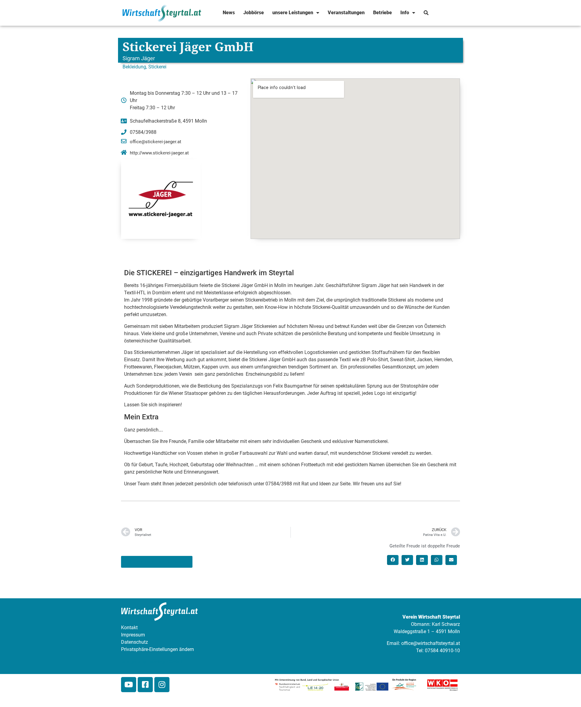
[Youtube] (128, 684)
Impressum (133, 635)
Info (404, 12)
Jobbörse (253, 12)
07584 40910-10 (442, 650)
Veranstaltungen (346, 12)
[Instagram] (161, 684)
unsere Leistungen (292, 12)
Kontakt (129, 627)
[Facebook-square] (145, 684)
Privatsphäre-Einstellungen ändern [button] (157, 649)
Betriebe (382, 12)
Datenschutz (134, 642)
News (229, 12)
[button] (393, 560)
